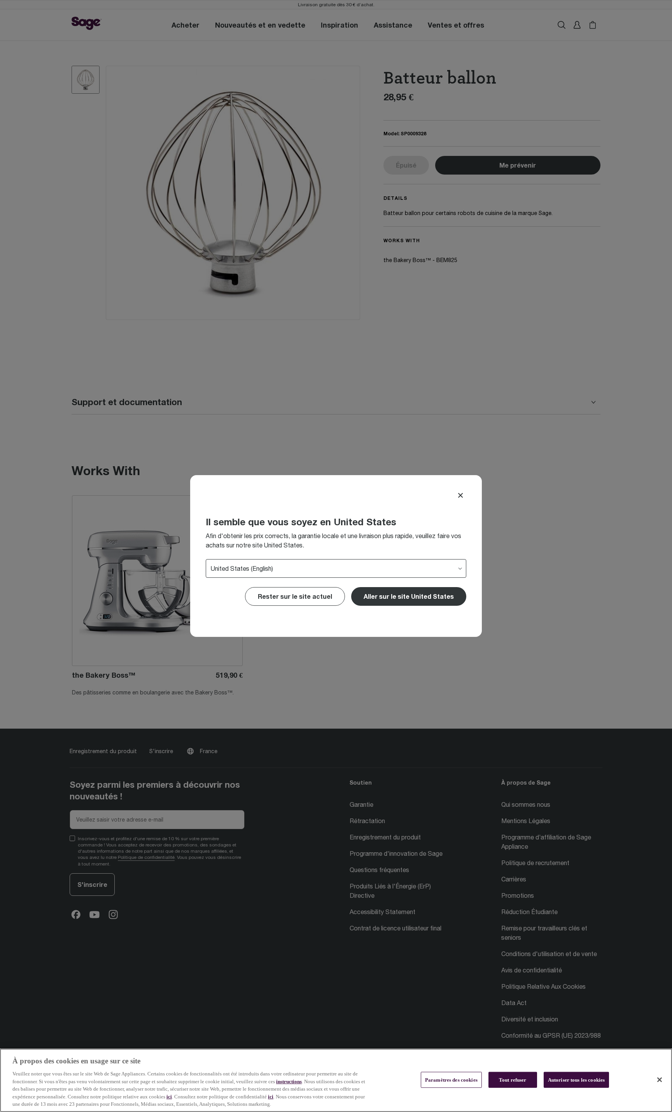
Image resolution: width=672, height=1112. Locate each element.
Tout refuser (513, 1079)
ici (169, 1097)
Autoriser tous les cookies (576, 1079)
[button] (408, 596)
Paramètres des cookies (451, 1079)
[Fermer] (659, 1079)
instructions (289, 1081)
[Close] (460, 495)
